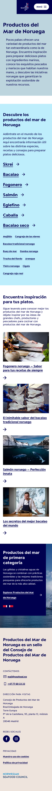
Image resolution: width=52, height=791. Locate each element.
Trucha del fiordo (12, 258)
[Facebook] (6, 738)
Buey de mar (10, 251)
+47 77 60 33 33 (16, 683)
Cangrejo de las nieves (27, 236)
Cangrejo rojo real (13, 273)
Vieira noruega (11, 266)
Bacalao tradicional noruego (19, 243)
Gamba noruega (29, 251)
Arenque (30, 258)
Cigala (26, 266)
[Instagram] (16, 738)
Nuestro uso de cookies (16, 756)
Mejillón (7, 236)
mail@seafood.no (17, 676)
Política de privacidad (15, 762)
